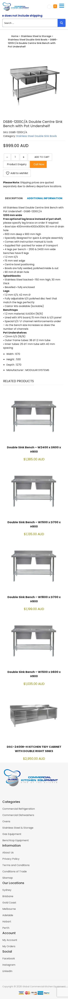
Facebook (8, 958)
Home (14, 36)
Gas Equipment (11, 834)
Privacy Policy (10, 859)
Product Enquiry (16, 164)
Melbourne (9, 909)
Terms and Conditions (16, 865)
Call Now (38, 164)
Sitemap (7, 878)
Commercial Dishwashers (18, 815)
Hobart (6, 921)
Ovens (6, 821)
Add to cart (41, 157)
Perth (5, 928)
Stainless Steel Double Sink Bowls (27, 39)
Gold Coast (9, 902)
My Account (9, 940)
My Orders (8, 946)
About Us (8, 852)
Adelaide (7, 915)
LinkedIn (7, 971)
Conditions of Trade (14, 871)
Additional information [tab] (44, 198)
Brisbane (7, 896)
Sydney (6, 890)
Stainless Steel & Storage (36, 36)
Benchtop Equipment (15, 840)
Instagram (8, 965)
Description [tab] (14, 198)
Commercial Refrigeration (18, 809)
